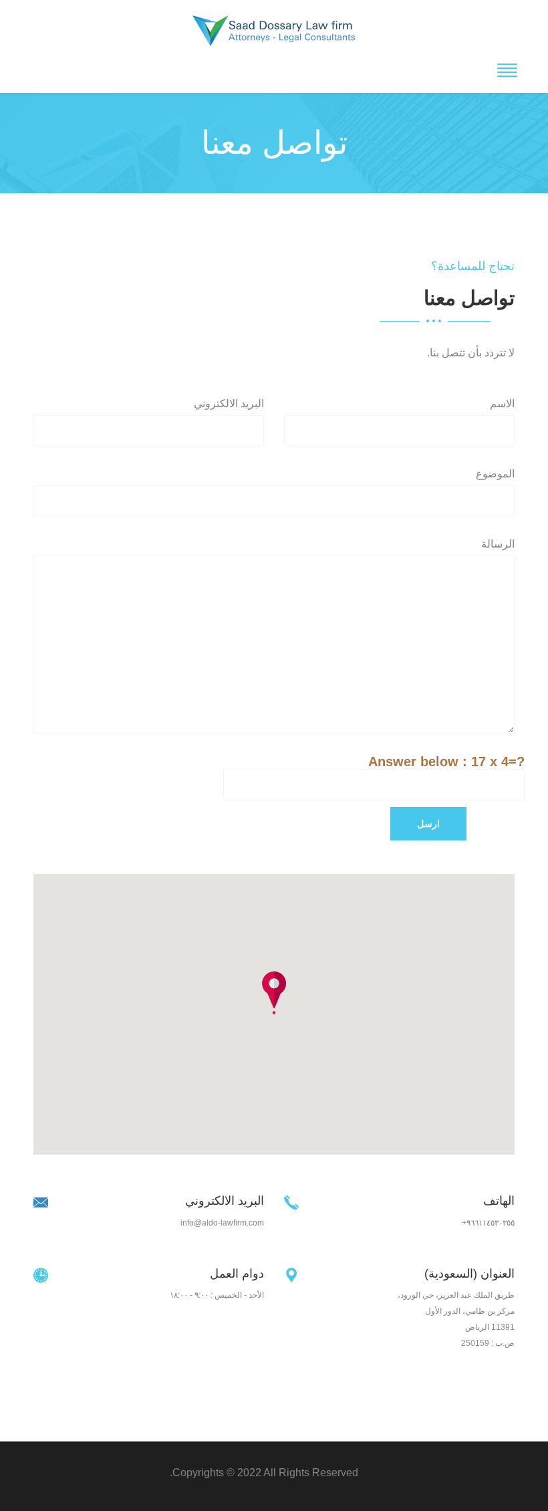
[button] (274, 993)
